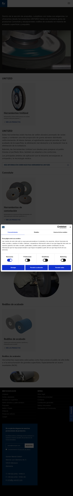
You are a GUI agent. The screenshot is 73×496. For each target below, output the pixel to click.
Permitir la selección (36, 267)
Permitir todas (59, 267)
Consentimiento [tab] (13, 232)
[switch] (27, 260)
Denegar (13, 267)
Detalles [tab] (36, 232)
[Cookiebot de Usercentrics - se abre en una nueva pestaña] (58, 227)
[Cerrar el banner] (70, 227)
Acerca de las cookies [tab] (60, 232)
